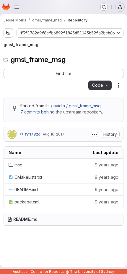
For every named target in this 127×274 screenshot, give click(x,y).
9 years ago (106, 164)
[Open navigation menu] (17, 7)
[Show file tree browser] (8, 33)
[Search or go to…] (104, 7)
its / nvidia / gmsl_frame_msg (73, 105)
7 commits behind (37, 111)
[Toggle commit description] (94, 134)
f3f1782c (32, 134)
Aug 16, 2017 (53, 134)
